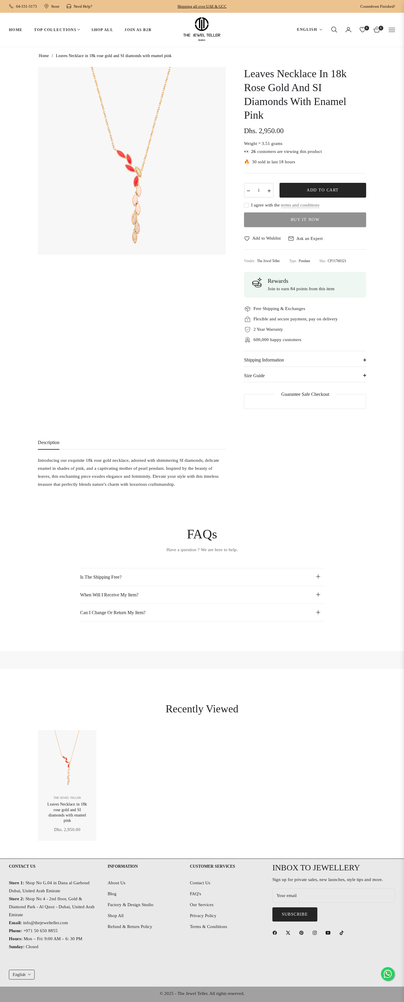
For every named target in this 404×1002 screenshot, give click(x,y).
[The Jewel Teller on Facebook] (276, 933)
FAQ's (195, 893)
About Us (116, 882)
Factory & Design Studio (130, 904)
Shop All (116, 915)
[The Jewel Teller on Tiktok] (343, 933)
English (307, 29)
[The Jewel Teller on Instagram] (316, 933)
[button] (334, 30)
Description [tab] (48, 442)
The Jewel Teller (67, 797)
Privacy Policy (203, 915)
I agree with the (285, 205)
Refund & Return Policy (130, 926)
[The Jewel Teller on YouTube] (329, 933)
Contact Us (200, 882)
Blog (112, 893)
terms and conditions (300, 205)
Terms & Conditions (208, 926)
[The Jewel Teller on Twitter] (289, 933)
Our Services (202, 904)
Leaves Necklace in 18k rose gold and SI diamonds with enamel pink (67, 812)
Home (44, 56)
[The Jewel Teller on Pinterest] (303, 933)
